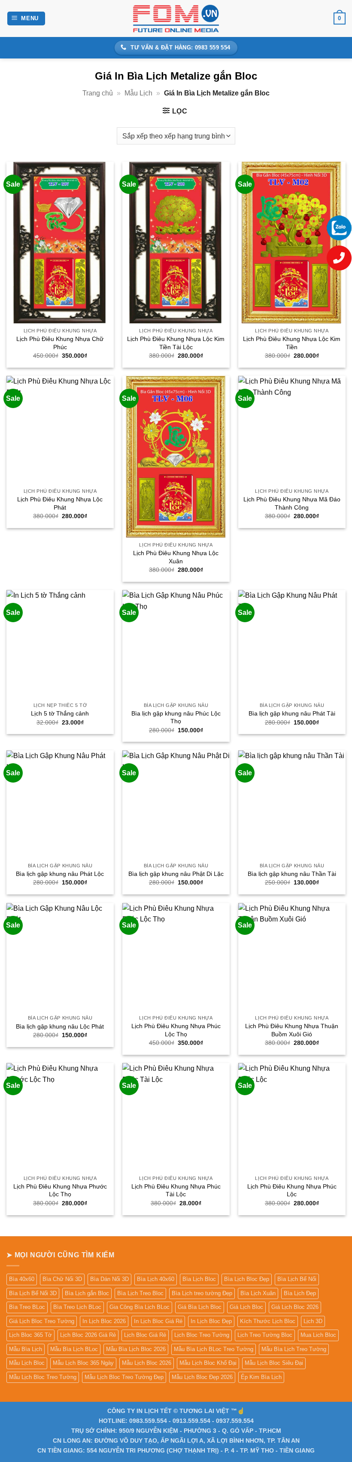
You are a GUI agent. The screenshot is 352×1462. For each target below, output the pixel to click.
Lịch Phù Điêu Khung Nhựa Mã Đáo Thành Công (291, 503)
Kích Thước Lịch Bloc (267, 1321)
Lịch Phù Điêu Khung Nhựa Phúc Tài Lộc (176, 1190)
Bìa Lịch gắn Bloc (87, 1293)
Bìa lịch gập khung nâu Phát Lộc (60, 873)
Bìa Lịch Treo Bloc (140, 1293)
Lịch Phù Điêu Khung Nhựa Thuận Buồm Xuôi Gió (291, 1030)
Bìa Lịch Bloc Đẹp (246, 1279)
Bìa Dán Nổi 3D (109, 1279)
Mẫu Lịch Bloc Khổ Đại (208, 1363)
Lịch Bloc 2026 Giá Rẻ (88, 1335)
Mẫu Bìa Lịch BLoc (74, 1349)
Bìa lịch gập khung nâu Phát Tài (292, 713)
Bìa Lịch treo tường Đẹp (202, 1293)
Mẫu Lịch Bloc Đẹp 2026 (202, 1377)
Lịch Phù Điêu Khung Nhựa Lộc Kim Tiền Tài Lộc (176, 342)
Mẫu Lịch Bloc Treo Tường (42, 1377)
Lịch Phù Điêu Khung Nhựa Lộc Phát (60, 503)
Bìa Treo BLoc (27, 1307)
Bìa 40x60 (21, 1279)
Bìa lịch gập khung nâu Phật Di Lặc (176, 873)
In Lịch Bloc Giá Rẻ (158, 1321)
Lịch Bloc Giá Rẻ (145, 1335)
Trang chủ (97, 93)
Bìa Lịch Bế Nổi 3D (33, 1293)
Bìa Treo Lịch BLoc (77, 1307)
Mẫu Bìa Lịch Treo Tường (293, 1349)
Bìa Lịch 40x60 (155, 1279)
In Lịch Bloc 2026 (104, 1321)
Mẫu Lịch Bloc (27, 1363)
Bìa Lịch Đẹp (300, 1293)
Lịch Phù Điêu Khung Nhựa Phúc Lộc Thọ (176, 1030)
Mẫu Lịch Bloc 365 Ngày (83, 1363)
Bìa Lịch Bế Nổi (296, 1279)
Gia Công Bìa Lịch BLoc (139, 1307)
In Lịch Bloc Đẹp (211, 1321)
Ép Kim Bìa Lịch (261, 1377)
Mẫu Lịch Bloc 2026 (146, 1363)
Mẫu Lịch (138, 93)
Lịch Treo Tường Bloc (264, 1335)
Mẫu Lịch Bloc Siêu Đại (274, 1363)
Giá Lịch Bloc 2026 (295, 1307)
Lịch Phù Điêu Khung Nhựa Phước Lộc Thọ (60, 1190)
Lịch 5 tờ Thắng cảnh (60, 713)
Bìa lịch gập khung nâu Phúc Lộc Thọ (176, 717)
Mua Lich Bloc (318, 1335)
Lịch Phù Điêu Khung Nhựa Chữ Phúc (59, 342)
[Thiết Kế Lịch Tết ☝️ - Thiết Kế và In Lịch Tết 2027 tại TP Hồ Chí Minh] (176, 18)
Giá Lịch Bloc (246, 1307)
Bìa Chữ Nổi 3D (62, 1279)
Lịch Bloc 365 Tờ (30, 1335)
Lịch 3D (312, 1321)
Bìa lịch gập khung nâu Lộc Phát (60, 1026)
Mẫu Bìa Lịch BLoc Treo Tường (213, 1349)
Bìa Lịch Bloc (199, 1279)
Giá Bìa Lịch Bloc (200, 1307)
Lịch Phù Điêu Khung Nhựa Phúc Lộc (292, 1190)
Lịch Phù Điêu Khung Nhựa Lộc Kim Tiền (291, 342)
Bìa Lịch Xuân (258, 1293)
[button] (26, 19)
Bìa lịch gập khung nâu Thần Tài (292, 873)
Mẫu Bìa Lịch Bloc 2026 (136, 1349)
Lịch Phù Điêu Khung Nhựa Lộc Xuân (175, 557)
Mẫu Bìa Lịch (25, 1349)
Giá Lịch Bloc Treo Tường (41, 1321)
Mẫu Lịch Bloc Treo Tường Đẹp (124, 1377)
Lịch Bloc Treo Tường (201, 1335)
